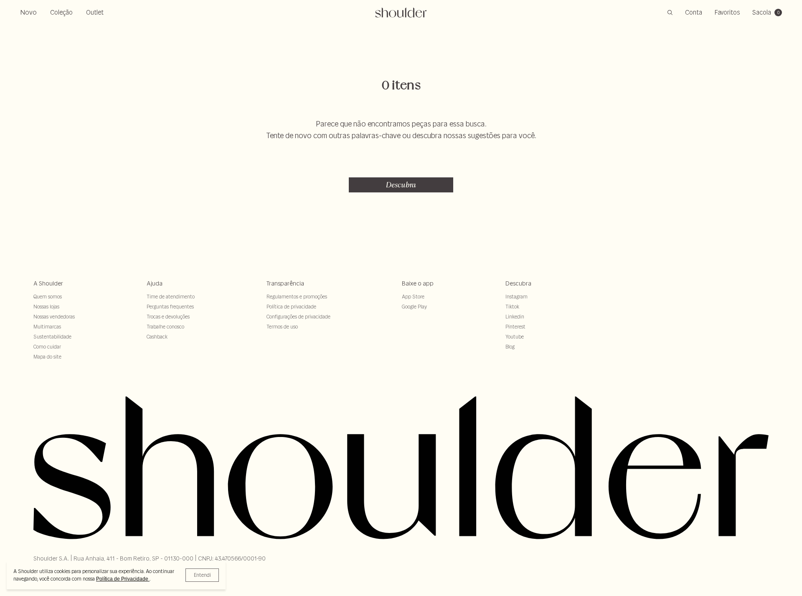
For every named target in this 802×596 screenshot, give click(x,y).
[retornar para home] (401, 13)
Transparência (285, 283)
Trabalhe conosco (165, 326)
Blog (510, 346)
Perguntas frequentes (170, 306)
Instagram (516, 296)
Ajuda (154, 283)
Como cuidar (47, 346)
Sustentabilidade (52, 336)
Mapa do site (47, 357)
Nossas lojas (46, 306)
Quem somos (47, 296)
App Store (413, 296)
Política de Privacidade (123, 579)
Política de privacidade (291, 306)
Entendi (202, 575)
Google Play (414, 306)
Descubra (401, 184)
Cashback (157, 336)
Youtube (514, 336)
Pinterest (515, 326)
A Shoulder (48, 283)
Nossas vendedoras (54, 316)
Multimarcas (47, 326)
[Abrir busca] (670, 12)
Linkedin (514, 316)
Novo (28, 12)
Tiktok (512, 306)
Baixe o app (418, 283)
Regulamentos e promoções (296, 296)
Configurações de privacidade (298, 316)
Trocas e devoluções (168, 316)
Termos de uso (282, 326)
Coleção (61, 12)
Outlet (95, 12)
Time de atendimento (171, 296)
